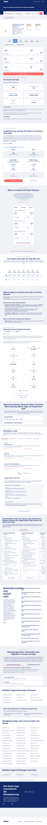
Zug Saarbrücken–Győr (21, 740)
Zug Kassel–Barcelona (7, 756)
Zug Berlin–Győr (5, 727)
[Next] (41, 41)
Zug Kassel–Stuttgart (6, 753)
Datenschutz (39, 821)
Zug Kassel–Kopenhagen (7, 763)
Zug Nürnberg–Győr (20, 733)
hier (35, 251)
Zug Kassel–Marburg (6, 702)
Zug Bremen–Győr (20, 735)
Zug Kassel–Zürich (34, 758)
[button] (27, 13)
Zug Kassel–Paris (6, 697)
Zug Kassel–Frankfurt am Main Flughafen (25, 750)
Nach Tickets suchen (13, 89)
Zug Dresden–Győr (6, 735)
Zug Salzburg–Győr (6, 738)
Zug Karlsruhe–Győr (34, 738)
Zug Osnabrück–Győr (21, 743)
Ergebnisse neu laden (23, 202)
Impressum (20, 821)
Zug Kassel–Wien (20, 756)
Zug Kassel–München (21, 694)
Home (4, 780)
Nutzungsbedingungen (29, 821)
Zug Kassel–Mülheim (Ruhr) (36, 700)
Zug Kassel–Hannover (35, 697)
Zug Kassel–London (34, 748)
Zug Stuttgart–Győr (20, 730)
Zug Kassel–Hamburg (21, 748)
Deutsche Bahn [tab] (23, 529)
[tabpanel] (23, 556)
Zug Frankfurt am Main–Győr (8, 730)
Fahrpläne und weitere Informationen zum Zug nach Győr (33, 714)
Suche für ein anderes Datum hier (23, 243)
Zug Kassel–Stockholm (7, 758)
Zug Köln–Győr (33, 730)
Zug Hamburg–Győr (34, 727)
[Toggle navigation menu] (43, 1)
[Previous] (6, 271)
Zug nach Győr (14, 780)
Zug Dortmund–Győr (21, 738)
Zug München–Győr (20, 727)
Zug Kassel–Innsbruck (7, 694)
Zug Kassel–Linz (19, 697)
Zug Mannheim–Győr (35, 735)
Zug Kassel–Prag (34, 761)
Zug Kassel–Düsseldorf (21, 700)
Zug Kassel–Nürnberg (7, 761)
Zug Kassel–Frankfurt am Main (9, 750)
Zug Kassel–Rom (34, 750)
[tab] (9, 44)
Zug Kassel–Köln (34, 753)
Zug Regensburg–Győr (7, 740)
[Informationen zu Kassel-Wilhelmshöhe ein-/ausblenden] (42, 678)
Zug (8, 780)
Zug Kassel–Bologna (20, 761)
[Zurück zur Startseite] (5, 1)
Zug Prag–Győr (33, 733)
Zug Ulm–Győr (33, 743)
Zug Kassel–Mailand (20, 753)
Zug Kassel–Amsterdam (21, 758)
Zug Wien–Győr (5, 733)
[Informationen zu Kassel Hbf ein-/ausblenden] (42, 682)
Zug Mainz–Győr (6, 743)
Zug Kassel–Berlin (34, 694)
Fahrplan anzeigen (13, 103)
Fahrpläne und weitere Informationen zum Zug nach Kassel (13, 714)
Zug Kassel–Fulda (6, 700)
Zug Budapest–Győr (6, 745)
